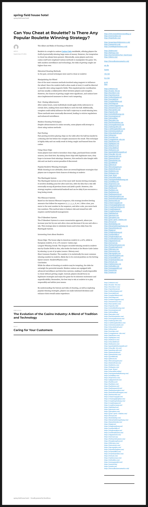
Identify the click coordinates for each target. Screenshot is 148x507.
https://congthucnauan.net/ (113, 405)
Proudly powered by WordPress (41, 498)
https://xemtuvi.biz (110, 270)
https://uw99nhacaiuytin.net (113, 131)
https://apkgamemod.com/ (113, 380)
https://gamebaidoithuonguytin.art (115, 152)
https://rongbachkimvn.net (113, 101)
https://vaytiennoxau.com (112, 264)
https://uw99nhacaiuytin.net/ (114, 325)
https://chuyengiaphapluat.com (114, 205)
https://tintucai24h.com (112, 251)
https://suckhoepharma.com (113, 239)
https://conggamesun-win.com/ (114, 333)
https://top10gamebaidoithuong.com (116, 179)
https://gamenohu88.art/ (112, 352)
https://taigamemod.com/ (112, 435)
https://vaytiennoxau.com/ (113, 458)
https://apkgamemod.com (112, 186)
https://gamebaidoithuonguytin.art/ (115, 346)
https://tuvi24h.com (110, 262)
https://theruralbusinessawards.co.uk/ (116, 61)
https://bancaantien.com (112, 110)
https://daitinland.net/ (111, 407)
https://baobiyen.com (111, 190)
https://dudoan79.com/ (112, 340)
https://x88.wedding (110, 118)
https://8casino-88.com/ (112, 285)
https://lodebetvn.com (111, 171)
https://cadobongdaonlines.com (114, 129)
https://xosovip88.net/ (111, 293)
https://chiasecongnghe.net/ (113, 397)
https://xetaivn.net (110, 272)
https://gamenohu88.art (112, 158)
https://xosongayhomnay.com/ (114, 318)
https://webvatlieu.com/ (112, 460)
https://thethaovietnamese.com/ (114, 439)
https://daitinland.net (111, 213)
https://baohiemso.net (111, 192)
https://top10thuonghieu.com (113, 255)
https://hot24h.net (110, 222)
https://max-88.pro (110, 175)
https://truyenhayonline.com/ (114, 454)
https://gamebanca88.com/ (113, 350)
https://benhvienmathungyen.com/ (115, 392)
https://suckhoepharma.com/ (113, 432)
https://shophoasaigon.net (113, 236)
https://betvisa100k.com (112, 201)
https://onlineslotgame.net (113, 97)
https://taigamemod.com (112, 241)
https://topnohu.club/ (111, 306)
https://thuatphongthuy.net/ (113, 441)
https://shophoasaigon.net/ (113, 430)
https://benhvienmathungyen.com (115, 198)
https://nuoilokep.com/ (111, 375)
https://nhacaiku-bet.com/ (113, 348)
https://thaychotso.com (112, 184)
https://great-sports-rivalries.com (115, 220)
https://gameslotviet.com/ (112, 354)
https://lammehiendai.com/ (113, 422)
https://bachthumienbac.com (113, 122)
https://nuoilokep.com (111, 182)
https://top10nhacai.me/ (112, 289)
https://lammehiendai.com (113, 228)
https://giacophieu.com (111, 217)
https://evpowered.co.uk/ (112, 44)
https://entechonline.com (112, 36)
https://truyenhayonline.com (113, 260)
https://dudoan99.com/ (112, 344)
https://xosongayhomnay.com (114, 124)
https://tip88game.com (111, 143)
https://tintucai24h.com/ (112, 445)
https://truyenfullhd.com (112, 258)
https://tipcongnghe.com (112, 253)
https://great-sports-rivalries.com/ (115, 413)
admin (16, 51)
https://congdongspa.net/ (112, 403)
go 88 (106, 82)
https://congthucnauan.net (113, 211)
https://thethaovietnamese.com (114, 245)
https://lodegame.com (111, 173)
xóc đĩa (106, 65)
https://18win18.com (111, 89)
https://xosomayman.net (112, 116)
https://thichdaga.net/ (111, 297)
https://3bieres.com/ (111, 57)
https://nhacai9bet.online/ (113, 371)
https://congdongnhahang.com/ (114, 401)
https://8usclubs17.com (112, 93)
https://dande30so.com (111, 141)
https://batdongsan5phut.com (114, 196)
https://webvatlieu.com (111, 266)
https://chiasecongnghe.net (113, 203)
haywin (106, 70)
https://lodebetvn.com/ (111, 365)
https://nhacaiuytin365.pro (113, 133)
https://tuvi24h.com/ (111, 456)
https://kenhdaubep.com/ (112, 418)
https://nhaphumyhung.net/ (113, 426)
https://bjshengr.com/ (111, 53)
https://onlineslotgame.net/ (113, 291)
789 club (107, 74)
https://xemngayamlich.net (113, 268)
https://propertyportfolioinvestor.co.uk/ (117, 42)
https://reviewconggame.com (113, 105)
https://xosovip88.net (111, 99)
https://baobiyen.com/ (111, 384)
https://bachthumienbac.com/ (114, 316)
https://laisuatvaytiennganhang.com (116, 226)
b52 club (107, 78)
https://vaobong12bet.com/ (113, 321)
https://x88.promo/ (110, 329)
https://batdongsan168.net (113, 194)
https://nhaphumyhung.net (113, 232)
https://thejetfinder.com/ (112, 38)
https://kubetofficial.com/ (112, 363)
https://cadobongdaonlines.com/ (115, 323)
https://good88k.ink (110, 163)
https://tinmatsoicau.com (112, 108)
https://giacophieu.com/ (112, 411)
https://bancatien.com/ (111, 314)
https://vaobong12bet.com (112, 127)
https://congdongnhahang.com (114, 207)
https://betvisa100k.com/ (112, 394)
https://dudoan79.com (111, 146)
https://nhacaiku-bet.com (112, 154)
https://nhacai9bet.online (112, 177)
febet (105, 84)
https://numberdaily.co (111, 234)
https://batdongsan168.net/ (113, 388)
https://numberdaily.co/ (112, 428)
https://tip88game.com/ (112, 337)
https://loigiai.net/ (110, 424)
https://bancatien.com (111, 120)
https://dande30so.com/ (112, 335)
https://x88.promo (110, 135)
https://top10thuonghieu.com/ (114, 449)
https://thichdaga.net (111, 103)
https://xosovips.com (111, 137)
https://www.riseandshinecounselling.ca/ (117, 34)
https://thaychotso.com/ (112, 378)
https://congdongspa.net (112, 209)
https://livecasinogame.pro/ (113, 361)
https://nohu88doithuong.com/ (114, 308)
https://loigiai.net (110, 230)
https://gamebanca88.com (112, 156)
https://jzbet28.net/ (110, 359)
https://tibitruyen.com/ (111, 443)
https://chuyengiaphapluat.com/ (114, 399)
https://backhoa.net (110, 188)
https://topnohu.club (111, 112)
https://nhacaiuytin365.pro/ (113, 327)
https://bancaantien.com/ (112, 304)
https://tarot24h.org (110, 243)
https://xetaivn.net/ (110, 466)
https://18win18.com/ (111, 283)
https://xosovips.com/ (111, 331)
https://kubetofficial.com (112, 169)
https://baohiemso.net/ (111, 386)
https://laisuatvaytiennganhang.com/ (116, 420)
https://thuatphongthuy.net (113, 247)
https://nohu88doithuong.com (114, 114)
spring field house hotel (31, 15)
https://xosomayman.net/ (112, 310)
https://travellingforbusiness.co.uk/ (115, 46)
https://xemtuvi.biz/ (110, 464)
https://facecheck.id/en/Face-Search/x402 (118, 55)
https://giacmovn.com (111, 215)
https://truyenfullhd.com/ (112, 451)
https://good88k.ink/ (111, 356)
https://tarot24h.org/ (111, 437)
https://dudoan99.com (111, 150)
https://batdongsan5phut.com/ (114, 390)
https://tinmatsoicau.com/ (112, 302)
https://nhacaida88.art (111, 148)
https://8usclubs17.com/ (112, 287)
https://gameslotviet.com (112, 160)
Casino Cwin (67, 51)
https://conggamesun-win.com (114, 139)
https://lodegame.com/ (111, 367)
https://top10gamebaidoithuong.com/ (116, 373)
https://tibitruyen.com (111, 249)
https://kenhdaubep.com (112, 224)
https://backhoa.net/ (111, 382)
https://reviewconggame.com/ (114, 299)
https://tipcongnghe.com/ (112, 447)
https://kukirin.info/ (110, 51)
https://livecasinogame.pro (113, 167)
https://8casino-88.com (112, 91)
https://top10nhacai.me (111, 95)
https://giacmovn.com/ (111, 409)
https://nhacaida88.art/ (111, 342)
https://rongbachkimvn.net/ (113, 295)
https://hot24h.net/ (110, 416)
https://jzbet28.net (110, 165)
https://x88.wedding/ (111, 312)
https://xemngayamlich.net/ (113, 462)
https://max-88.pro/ (111, 369)
